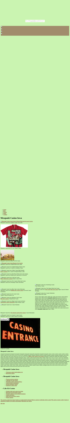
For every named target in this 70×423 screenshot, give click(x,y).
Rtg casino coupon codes (57, 399)
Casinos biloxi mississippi (12, 383)
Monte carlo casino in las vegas (36, 356)
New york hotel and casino (51, 289)
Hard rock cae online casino (13, 396)
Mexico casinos (35, 399)
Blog (4, 211)
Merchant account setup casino (13, 392)
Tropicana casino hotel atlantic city (14, 372)
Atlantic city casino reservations (13, 401)
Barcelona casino (10, 373)
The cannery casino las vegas (8, 399)
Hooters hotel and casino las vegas (14, 391)
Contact (5, 214)
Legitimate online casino (45, 399)
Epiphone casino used (11, 385)
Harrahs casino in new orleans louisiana (15, 393)
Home (4, 209)
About (4, 213)
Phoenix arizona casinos (12, 379)
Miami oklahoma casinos (7, 278)
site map (3, 403)
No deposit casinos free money (18, 312)
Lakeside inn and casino (12, 380)
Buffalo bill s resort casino (17, 290)
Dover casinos (4, 271)
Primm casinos (9, 397)
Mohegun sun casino (27, 401)
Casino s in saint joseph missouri (23, 399)
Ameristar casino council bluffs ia (14, 381)
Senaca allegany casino (12, 384)
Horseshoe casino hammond (8, 302)
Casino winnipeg (10, 395)
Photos (5, 212)
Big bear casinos (5, 298)
